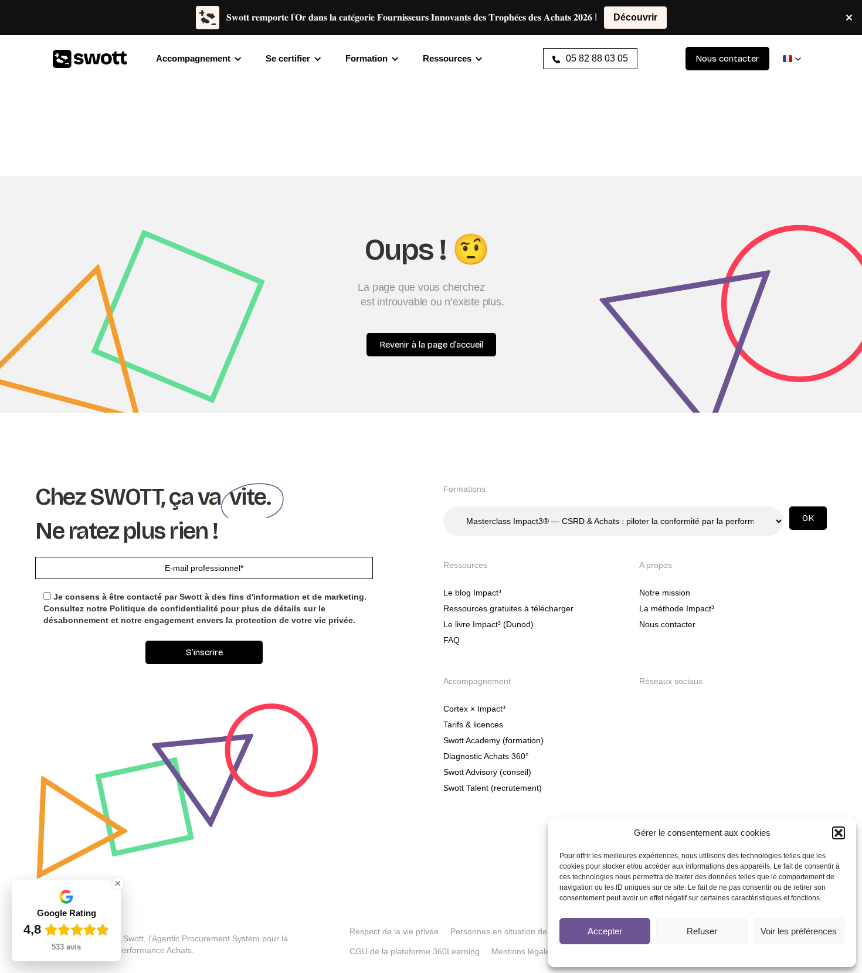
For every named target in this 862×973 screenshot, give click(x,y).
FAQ (451, 640)
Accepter (605, 931)
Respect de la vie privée (394, 931)
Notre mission (664, 592)
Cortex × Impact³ (474, 708)
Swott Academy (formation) (493, 740)
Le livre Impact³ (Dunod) (488, 624)
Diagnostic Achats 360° (486, 756)
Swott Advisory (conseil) (487, 772)
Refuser (702, 931)
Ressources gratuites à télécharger (508, 608)
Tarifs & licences (473, 724)
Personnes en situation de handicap (516, 931)
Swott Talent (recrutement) (492, 787)
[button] (838, 833)
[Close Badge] (118, 883)
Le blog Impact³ (472, 592)
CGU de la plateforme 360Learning (414, 951)
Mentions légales (522, 951)
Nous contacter (667, 624)
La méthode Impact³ (676, 608)
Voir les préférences (799, 931)
